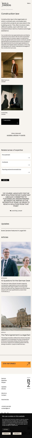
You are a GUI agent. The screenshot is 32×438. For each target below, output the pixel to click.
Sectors (3, 378)
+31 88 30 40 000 (6, 406)
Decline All (17, 433)
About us (4, 393)
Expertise (3, 9)
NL (2, 413)
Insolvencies (5, 399)
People (3, 382)
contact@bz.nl (5, 408)
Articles (15, 135)
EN (5, 413)
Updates (10, 135)
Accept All (6, 433)
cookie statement (11, 424)
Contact (3, 395)
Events (22, 135)
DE (8, 413)
